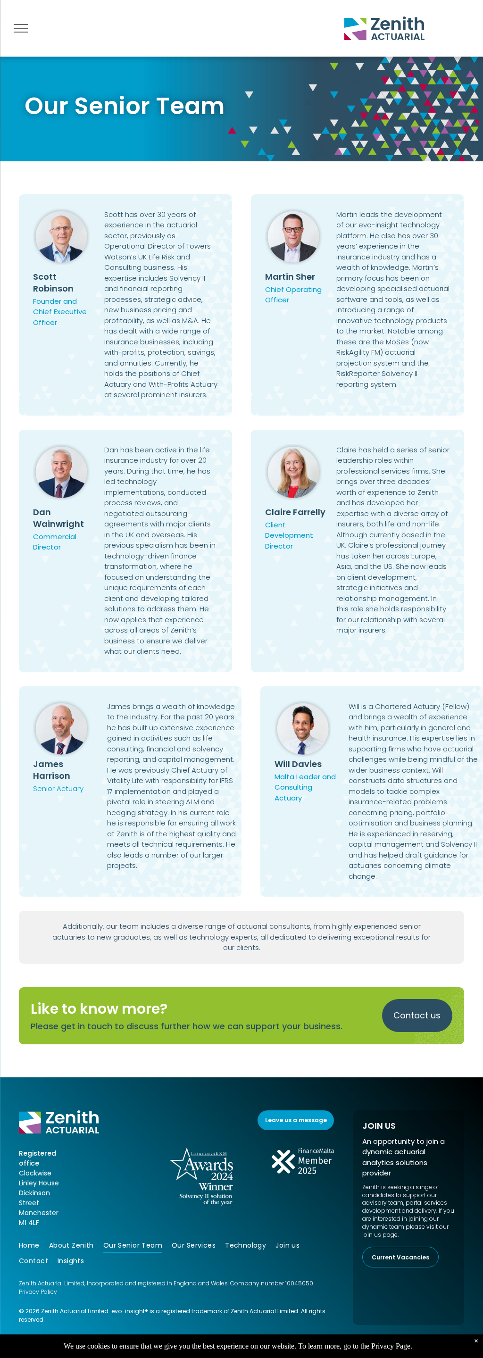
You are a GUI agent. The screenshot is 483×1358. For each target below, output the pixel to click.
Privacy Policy (38, 1292)
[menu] (20, 28)
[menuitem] (34, 1246)
